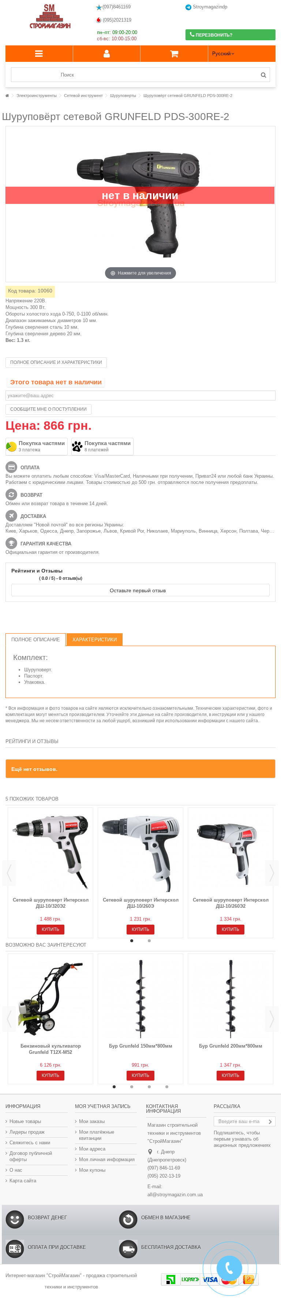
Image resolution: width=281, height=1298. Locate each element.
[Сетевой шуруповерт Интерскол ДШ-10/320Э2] (50, 853)
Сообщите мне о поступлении (48, 409)
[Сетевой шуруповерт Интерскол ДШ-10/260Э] (140, 853)
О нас (16, 1170)
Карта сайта (23, 1180)
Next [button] (271, 873)
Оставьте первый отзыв (138, 590)
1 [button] (131, 940)
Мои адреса (92, 1149)
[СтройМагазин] (50, 17)
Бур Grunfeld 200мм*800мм (230, 1046)
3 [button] (149, 1086)
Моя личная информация (107, 1159)
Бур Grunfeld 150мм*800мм (140, 1046)
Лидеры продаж (27, 1132)
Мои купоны (92, 1170)
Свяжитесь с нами (30, 1142)
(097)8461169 (116, 7)
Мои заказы (92, 1121)
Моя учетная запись (103, 1106)
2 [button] (149, 940)
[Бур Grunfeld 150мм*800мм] (140, 999)
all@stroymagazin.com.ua (175, 1194)
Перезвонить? (213, 35)
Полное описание (35, 639)
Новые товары (25, 1121)
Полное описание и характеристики (56, 362)
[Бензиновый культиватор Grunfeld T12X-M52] (50, 999)
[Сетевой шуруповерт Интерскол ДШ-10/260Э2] (230, 853)
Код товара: (22, 291)
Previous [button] (9, 873)
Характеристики (94, 639)
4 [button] (166, 1086)
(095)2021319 (116, 20)
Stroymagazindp (209, 7)
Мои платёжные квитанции (96, 1135)
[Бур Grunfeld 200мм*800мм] (230, 999)
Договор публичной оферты (31, 1156)
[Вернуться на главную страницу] (7, 95)
